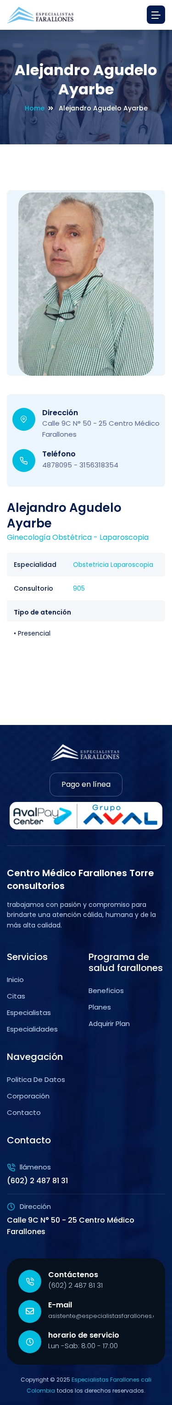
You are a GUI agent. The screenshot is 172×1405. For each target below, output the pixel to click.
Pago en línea (86, 784)
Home (34, 108)
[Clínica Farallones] (41, 14)
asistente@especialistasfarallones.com (107, 1316)
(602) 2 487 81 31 (75, 1285)
